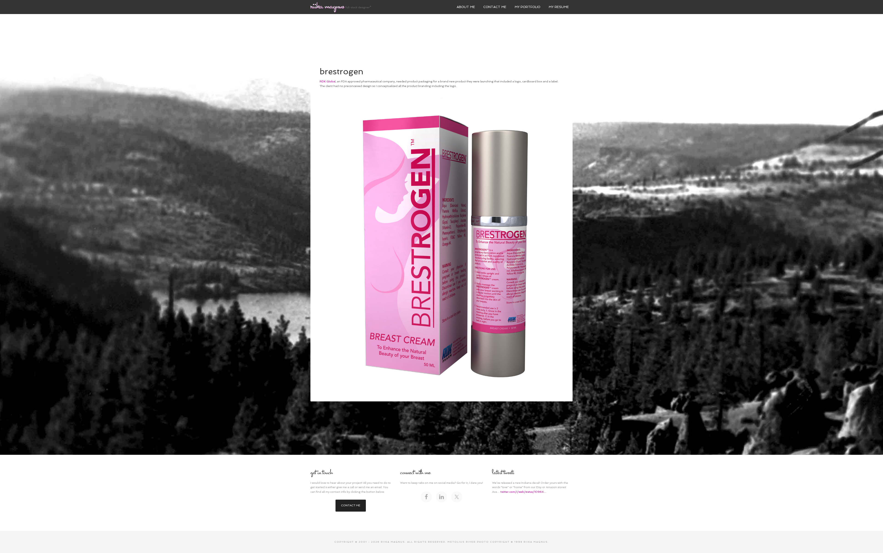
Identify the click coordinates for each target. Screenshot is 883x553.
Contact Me (350, 505)
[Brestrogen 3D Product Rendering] (441, 243)
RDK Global (327, 81)
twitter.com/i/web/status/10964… (523, 491)
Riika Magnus (327, 6)
